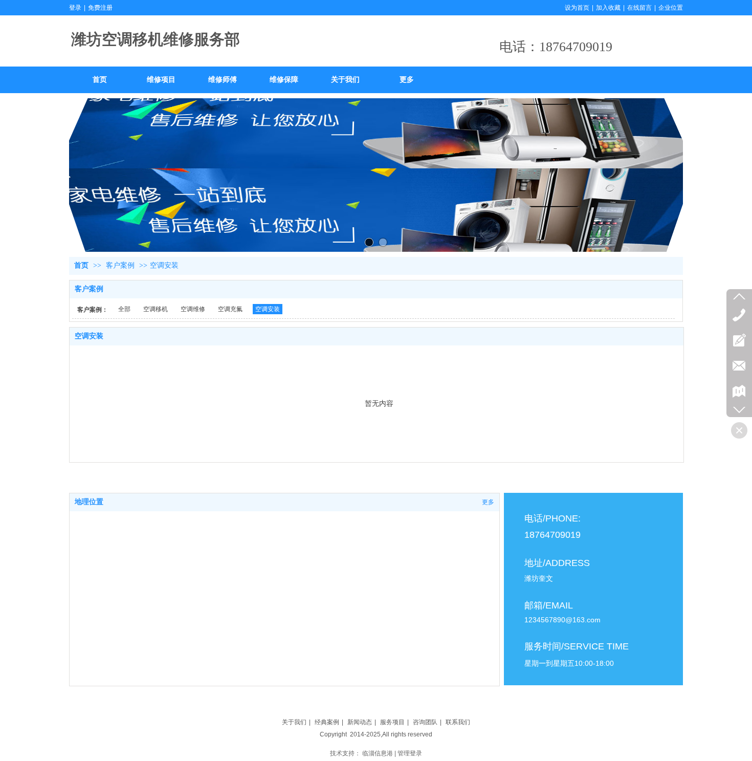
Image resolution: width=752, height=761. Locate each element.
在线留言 (639, 7)
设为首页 (577, 7)
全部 (124, 309)
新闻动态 (359, 722)
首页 (81, 265)
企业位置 (670, 7)
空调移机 (155, 309)
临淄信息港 (377, 753)
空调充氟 (230, 309)
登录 (75, 7)
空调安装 (164, 265)
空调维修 (193, 309)
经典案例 (327, 722)
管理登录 (409, 753)
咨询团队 (425, 722)
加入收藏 (608, 7)
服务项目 (392, 722)
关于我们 (294, 722)
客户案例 (120, 265)
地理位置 (89, 502)
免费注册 (100, 7)
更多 (488, 502)
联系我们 (458, 722)
